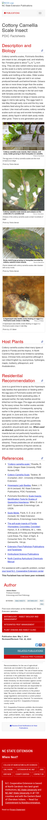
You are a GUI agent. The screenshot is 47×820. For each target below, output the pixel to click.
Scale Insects (20, 601)
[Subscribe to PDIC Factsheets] (43, 645)
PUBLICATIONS (12, 13)
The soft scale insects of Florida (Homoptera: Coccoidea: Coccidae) (24, 525)
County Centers (22, 774)
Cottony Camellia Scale (19, 474)
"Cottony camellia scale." (19, 464)
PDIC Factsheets (13, 36)
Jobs (41, 769)
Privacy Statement (17, 810)
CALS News (8, 769)
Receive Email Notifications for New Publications (24, 726)
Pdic (41, 604)
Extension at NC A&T (26, 769)
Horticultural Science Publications (23, 554)
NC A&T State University (17, 793)
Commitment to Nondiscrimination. (22, 802)
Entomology (32, 601)
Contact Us (39, 774)
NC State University (27, 789)
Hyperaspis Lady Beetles (19, 485)
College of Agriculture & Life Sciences (20, 765)
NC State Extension (17, 751)
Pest (41, 601)
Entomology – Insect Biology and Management (21, 617)
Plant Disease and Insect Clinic (20, 629)
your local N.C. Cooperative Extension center (23, 570)
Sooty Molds (13, 512)
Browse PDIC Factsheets (32, 657)
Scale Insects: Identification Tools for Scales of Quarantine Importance (25, 499)
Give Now (7, 774)
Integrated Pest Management (19, 624)
